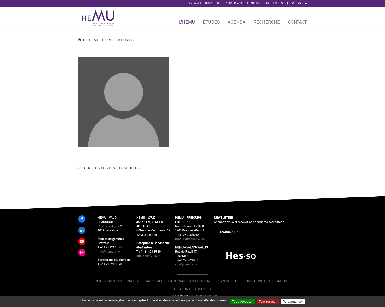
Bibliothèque (213, 3)
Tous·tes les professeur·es (111, 167)
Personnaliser (293, 301)
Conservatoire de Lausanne (244, 3)
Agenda (236, 22)
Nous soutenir (108, 281)
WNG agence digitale (203, 296)
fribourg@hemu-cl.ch (190, 239)
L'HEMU (187, 22)
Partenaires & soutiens (190, 281)
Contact (297, 22)
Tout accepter (242, 301)
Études (211, 22)
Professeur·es (119, 40)
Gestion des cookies (192, 289)
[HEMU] (100, 18)
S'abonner (229, 232)
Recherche (266, 22)
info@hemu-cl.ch (110, 251)
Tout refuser (268, 301)
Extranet (195, 3)
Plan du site (227, 281)
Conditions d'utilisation (265, 281)
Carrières (154, 281)
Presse (133, 281)
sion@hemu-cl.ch (187, 264)
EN (275, 3)
